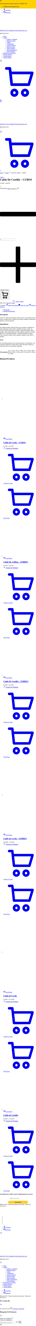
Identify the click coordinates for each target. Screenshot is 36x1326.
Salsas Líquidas (11, 48)
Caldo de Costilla (10, 1115)
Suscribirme (18, 1202)
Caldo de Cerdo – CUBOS (14, 442)
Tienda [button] (5, 38)
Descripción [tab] (6, 309)
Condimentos (10, 44)
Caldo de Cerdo (10, 996)
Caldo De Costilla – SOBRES (15, 681)
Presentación (3, 188)
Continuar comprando (18, 1308)
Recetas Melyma (7, 54)
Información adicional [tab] (9, 311)
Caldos (8, 42)
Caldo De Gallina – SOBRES (15, 562)
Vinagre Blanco (11, 51)
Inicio (4, 36)
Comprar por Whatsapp (12, 448)
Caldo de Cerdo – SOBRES (15, 838)
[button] (0, 186)
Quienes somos (7, 56)
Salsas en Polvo (11, 47)
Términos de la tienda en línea (11, 6)
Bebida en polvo (11, 41)
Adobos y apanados (12, 39)
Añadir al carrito (4, 290)
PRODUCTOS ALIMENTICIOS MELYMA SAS (13, 30)
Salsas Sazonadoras (12, 50)
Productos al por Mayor (9, 53)
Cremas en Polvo (11, 45)
